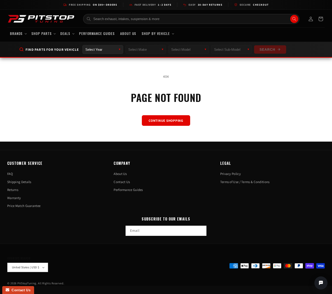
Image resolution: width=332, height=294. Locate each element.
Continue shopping (166, 120)
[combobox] (191, 19)
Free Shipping (93, 4)
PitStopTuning (26, 283)
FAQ (10, 174)
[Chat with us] (320, 282)
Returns (12, 190)
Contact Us (122, 182)
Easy (205, 4)
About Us (120, 174)
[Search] (294, 19)
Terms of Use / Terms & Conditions (245, 182)
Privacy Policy (230, 174)
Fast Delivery (153, 4)
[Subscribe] (201, 230)
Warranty (14, 198)
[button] (18, 34)
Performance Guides (128, 190)
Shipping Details (19, 182)
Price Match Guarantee (23, 206)
